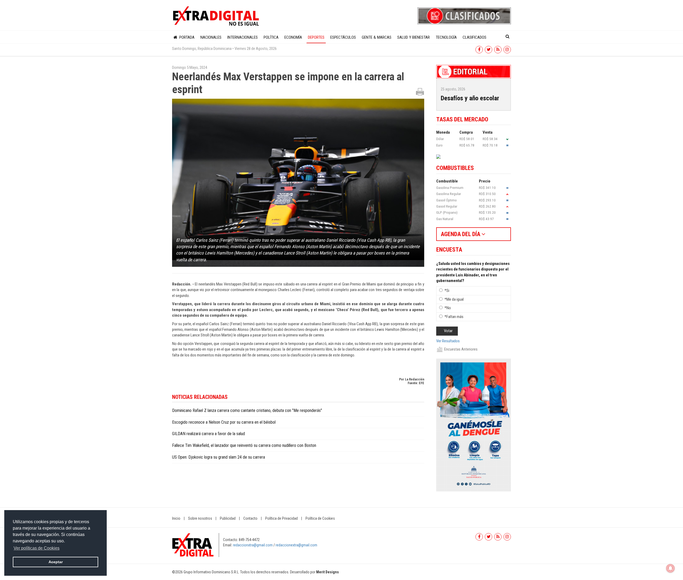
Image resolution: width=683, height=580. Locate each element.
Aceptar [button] (56, 562)
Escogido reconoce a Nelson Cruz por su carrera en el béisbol (224, 422)
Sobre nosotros (200, 518)
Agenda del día (461, 234)
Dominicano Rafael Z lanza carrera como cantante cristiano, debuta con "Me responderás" (247, 410)
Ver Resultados (448, 341)
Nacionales (210, 37)
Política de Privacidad (281, 518)
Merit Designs (327, 572)
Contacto (250, 518)
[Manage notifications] (670, 568)
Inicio (176, 518)
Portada (186, 37)
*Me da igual (454, 299)
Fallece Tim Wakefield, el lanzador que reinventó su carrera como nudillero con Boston (244, 445)
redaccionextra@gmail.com (296, 545)
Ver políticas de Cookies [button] (36, 548)
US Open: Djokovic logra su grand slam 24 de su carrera (218, 457)
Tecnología (446, 37)
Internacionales (242, 37)
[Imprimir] (420, 91)
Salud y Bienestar (413, 37)
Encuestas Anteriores (461, 349)
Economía (293, 37)
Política (271, 37)
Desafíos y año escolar (470, 98)
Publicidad (228, 518)
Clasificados (474, 37)
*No (447, 307)
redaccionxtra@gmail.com (253, 545)
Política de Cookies (320, 518)
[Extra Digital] (216, 16)
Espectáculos (343, 37)
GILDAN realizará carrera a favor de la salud (208, 433)
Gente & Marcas (376, 37)
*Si (446, 290)
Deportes (316, 37)
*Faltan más (453, 316)
